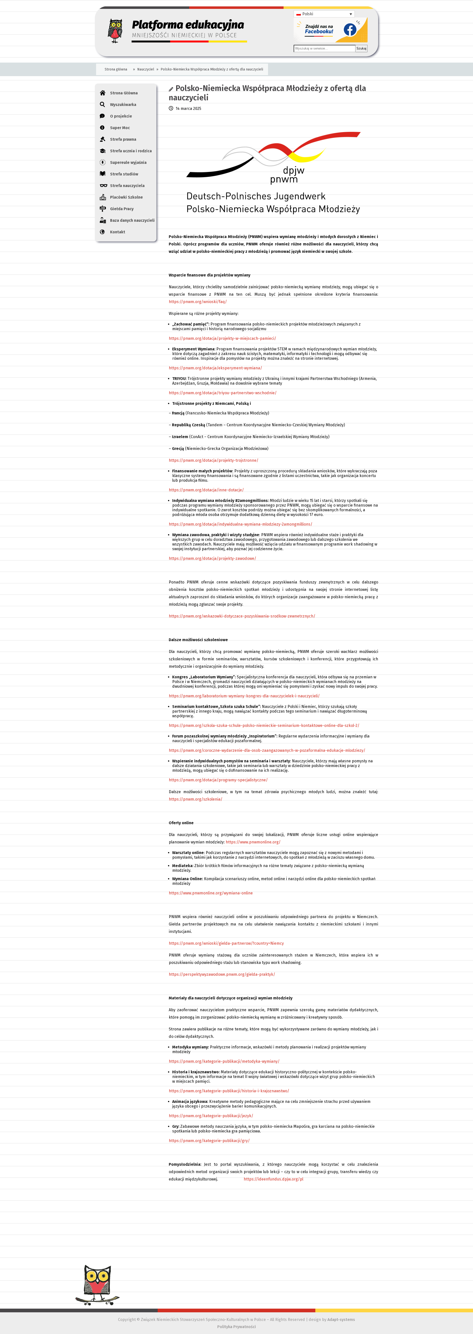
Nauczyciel (145, 69)
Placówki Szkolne (126, 197)
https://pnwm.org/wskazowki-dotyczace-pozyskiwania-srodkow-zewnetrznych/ (242, 616)
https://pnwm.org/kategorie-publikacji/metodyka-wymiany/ (224, 1061)
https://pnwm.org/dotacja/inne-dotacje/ (206, 490)
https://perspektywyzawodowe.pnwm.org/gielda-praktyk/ (222, 974)
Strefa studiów (124, 174)
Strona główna (116, 69)
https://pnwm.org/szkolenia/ (195, 799)
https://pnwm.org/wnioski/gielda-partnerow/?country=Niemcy (226, 943)
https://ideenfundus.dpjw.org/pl (273, 1179)
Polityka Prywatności (236, 1326)
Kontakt (117, 232)
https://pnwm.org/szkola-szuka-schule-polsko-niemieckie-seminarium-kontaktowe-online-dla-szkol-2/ (264, 725)
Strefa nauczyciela (127, 185)
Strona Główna (124, 93)
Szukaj (361, 48)
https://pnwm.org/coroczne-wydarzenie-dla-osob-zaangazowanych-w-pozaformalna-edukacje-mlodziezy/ (267, 750)
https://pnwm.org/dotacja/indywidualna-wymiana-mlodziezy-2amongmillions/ (240, 524)
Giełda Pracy (122, 208)
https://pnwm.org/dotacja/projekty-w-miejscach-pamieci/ (222, 338)
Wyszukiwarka (123, 104)
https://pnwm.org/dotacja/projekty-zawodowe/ (212, 558)
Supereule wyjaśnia (128, 162)
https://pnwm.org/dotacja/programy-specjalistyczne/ (218, 780)
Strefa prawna (123, 139)
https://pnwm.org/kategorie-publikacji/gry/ (209, 1140)
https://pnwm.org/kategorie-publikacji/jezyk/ (211, 1115)
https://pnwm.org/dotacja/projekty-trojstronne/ (213, 460)
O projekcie (121, 116)
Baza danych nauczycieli (132, 220)
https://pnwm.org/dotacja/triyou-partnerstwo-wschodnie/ (223, 393)
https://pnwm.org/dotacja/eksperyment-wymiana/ (215, 368)
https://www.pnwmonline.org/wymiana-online (211, 893)
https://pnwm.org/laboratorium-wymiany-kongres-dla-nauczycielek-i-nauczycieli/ (244, 696)
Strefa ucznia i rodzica (131, 151)
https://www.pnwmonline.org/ (253, 842)
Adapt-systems (341, 1319)
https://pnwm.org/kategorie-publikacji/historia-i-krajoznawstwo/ (229, 1091)
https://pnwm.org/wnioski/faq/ (198, 301)
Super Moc (120, 127)
